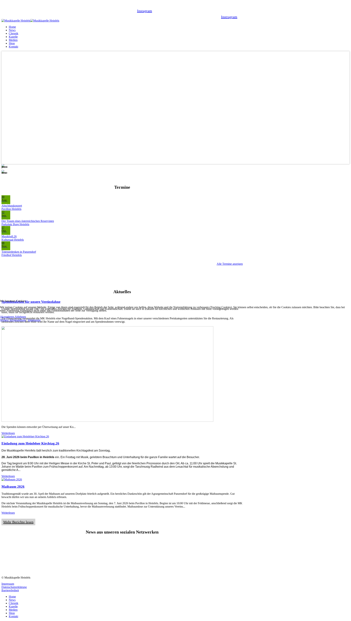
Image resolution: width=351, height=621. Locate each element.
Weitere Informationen (13, 320)
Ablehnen (20, 316)
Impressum (34, 320)
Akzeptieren (7, 316)
